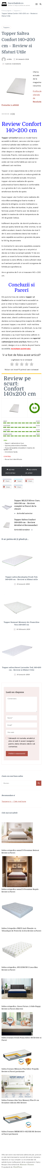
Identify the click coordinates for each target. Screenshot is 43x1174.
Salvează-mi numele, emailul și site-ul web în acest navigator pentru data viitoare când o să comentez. (21, 742)
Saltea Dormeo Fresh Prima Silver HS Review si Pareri (21, 1039)
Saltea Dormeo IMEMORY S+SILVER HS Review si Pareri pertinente (21, 1133)
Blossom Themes (27, 1165)
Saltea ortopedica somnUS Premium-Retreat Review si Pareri (20, 851)
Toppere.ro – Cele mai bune (14, 801)
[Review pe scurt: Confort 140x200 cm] (15, 408)
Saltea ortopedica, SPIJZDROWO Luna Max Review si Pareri (20, 968)
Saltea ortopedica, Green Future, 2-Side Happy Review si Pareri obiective (21, 1007)
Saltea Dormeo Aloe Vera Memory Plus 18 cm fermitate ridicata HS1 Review (20, 1101)
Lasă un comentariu (13, 64)
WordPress (17, 1167)
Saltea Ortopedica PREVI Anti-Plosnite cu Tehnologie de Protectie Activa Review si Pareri (21, 929)
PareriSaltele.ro (15, 3)
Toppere (6, 27)
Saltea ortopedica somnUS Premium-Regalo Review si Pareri (20, 890)
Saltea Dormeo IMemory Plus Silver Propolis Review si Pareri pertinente (20, 1070)
